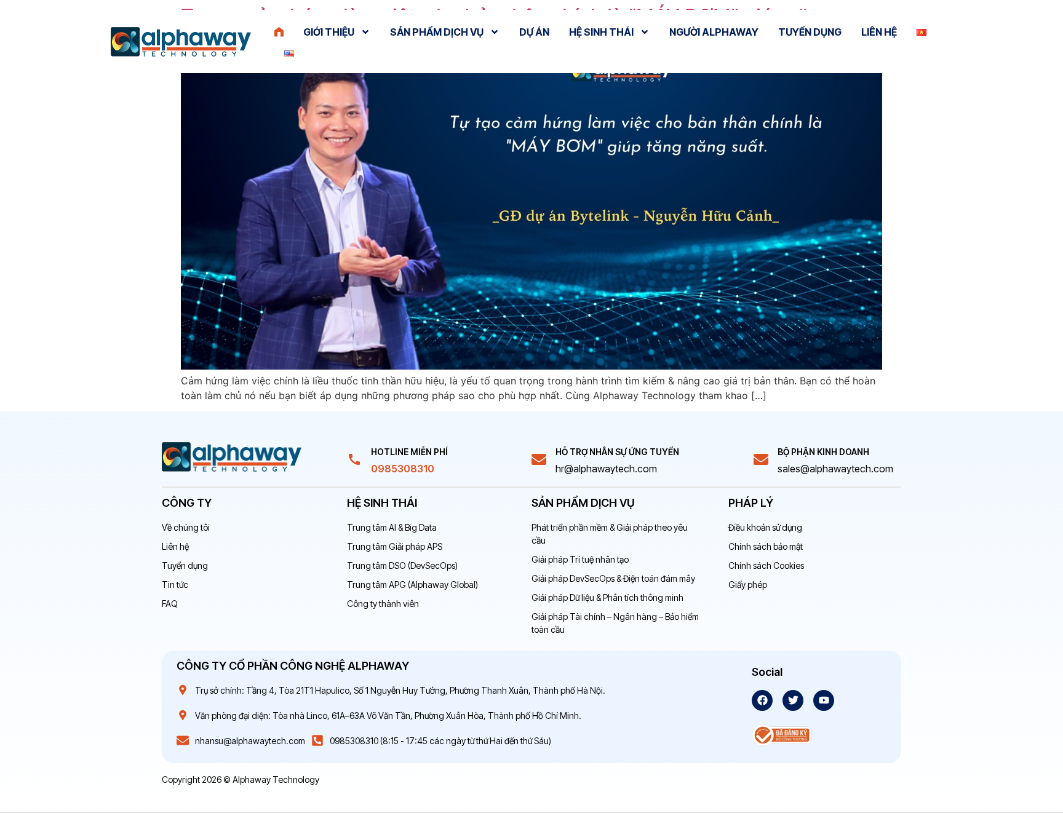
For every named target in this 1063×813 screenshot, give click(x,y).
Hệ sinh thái (601, 32)
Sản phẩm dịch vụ (437, 32)
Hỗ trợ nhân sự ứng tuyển (617, 451)
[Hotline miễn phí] (354, 459)
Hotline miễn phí (409, 451)
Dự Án (534, 32)
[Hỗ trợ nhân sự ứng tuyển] (539, 459)
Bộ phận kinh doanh (823, 451)
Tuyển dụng (810, 32)
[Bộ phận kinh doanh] (761, 459)
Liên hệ (879, 32)
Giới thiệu (328, 32)
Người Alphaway (713, 32)
